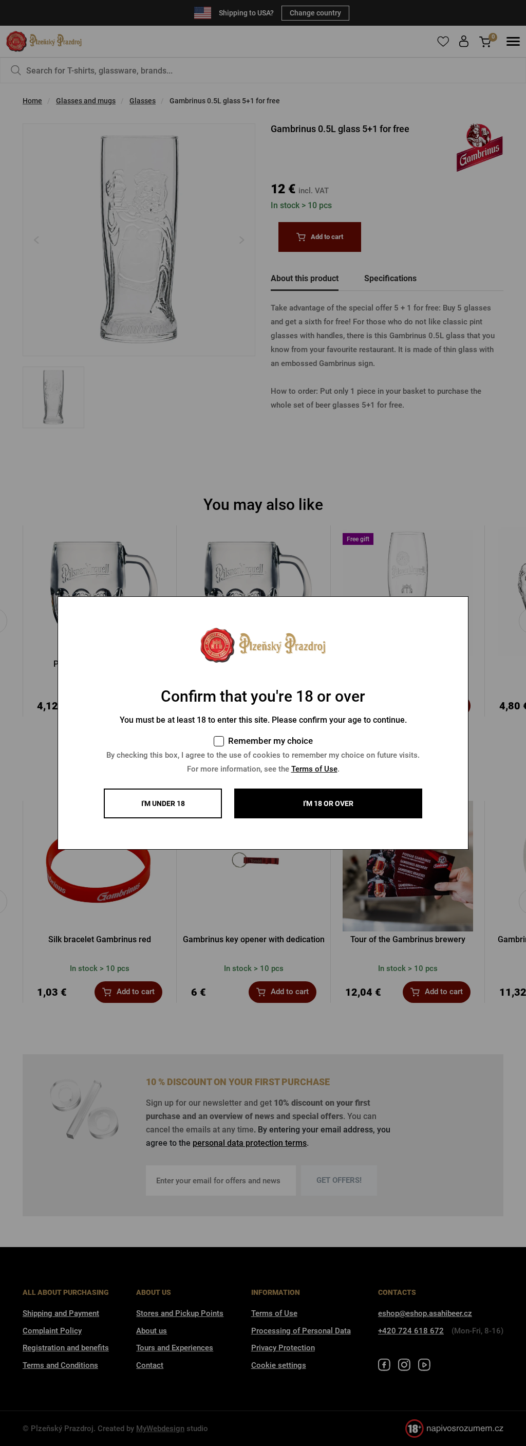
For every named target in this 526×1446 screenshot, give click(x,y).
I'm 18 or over (328, 803)
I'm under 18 (163, 803)
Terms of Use (314, 769)
